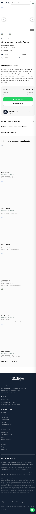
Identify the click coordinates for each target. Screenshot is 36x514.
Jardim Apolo (26, 474)
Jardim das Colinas (27, 464)
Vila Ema (3, 422)
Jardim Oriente (17, 472)
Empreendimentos (6, 439)
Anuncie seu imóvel (6, 434)
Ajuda (2, 509)
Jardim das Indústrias (7, 467)
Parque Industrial (16, 464)
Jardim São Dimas (15, 469)
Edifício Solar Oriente (7, 45)
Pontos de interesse (6, 442)
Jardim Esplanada (6, 424)
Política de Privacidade (26, 508)
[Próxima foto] (32, 19)
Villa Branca (24, 469)
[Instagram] (3, 502)
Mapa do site (8, 509)
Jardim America (5, 469)
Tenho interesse (18, 103)
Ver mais (31, 111)
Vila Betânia (4, 474)
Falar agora (19, 99)
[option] (5, 36)
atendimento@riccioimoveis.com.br (10, 404)
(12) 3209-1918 (5, 399)
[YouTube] (17, 502)
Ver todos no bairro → (9, 361)
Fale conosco (4, 449)
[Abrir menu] (33, 3)
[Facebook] (8, 502)
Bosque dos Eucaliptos (27, 467)
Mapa (12, 50)
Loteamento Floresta (6, 472)
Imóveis (3, 437)
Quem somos (4, 432)
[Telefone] (22, 502)
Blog (2, 447)
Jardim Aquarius (5, 414)
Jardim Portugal (26, 472)
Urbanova (4, 412)
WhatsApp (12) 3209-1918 (8, 402)
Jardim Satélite (5, 419)
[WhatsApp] (32, 510)
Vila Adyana (4, 417)
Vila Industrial (12, 474)
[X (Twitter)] (12, 502)
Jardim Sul (19, 474)
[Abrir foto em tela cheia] (18, 19)
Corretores (4, 444)
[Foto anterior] (4, 19)
